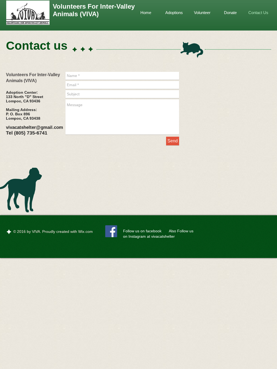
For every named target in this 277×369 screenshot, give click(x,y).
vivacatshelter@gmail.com (34, 127)
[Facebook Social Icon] (111, 231)
